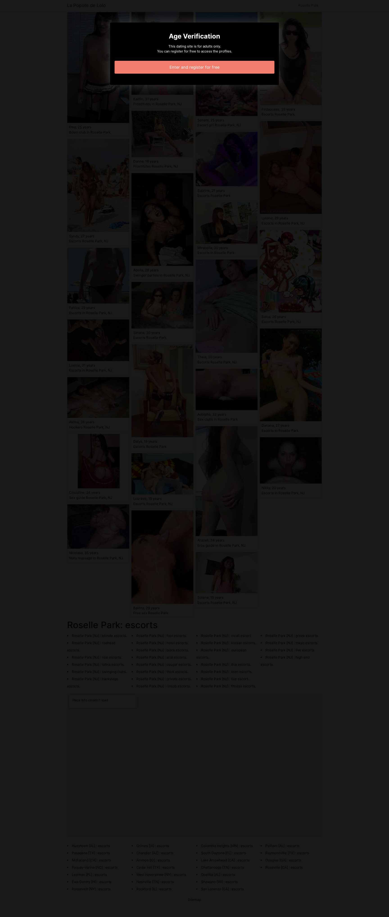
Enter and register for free (194, 67)
